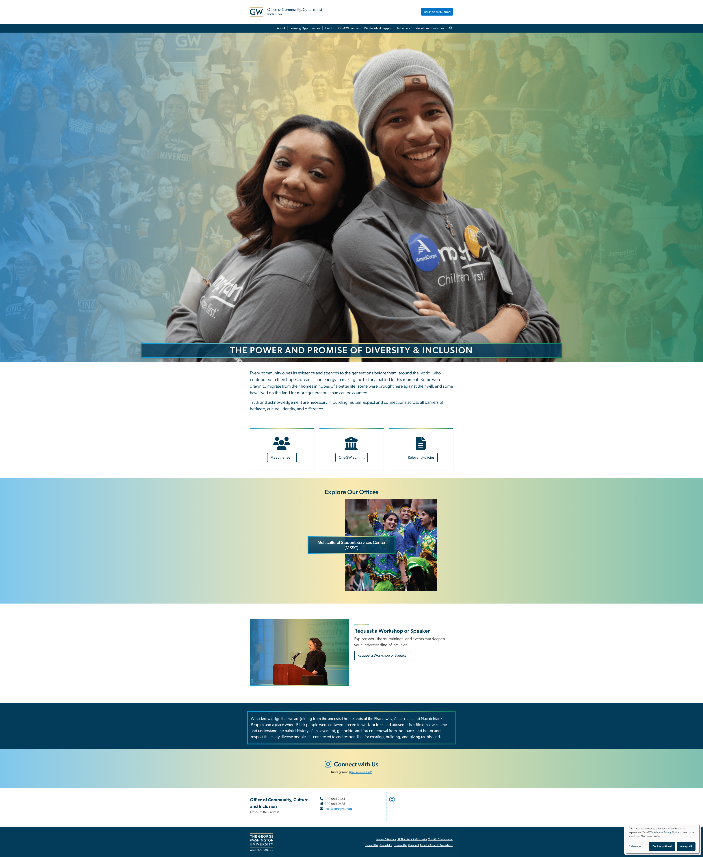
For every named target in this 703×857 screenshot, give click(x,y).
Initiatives (403, 28)
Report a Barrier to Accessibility (436, 845)
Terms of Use (400, 845)
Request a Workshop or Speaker (383, 655)
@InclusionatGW (360, 772)
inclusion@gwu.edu (338, 809)
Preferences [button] (635, 846)
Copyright (413, 845)
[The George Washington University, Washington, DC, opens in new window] (261, 842)
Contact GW (371, 845)
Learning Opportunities (305, 28)
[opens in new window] (392, 802)
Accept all (686, 846)
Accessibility (386, 845)
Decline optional (662, 846)
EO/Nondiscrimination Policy (412, 839)
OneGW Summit (349, 28)
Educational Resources (429, 28)
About (281, 28)
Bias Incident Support (437, 11)
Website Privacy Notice (440, 839)
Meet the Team (281, 457)
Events (329, 28)
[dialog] (662, 839)
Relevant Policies (421, 457)
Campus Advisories (386, 839)
